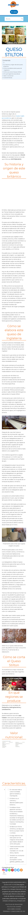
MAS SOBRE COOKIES (14, 909)
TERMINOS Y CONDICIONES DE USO (14, 911)
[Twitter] (15, 870)
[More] (21, 870)
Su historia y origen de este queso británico (13, 65)
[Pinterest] (12, 870)
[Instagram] (3, 870)
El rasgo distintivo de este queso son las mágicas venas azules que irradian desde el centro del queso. (16, 840)
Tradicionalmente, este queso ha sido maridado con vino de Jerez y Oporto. (17, 850)
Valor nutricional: (8, 75)
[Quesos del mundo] (10, 884)
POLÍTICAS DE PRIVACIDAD (14, 904)
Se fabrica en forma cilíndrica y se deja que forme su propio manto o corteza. (17, 830)
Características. (8, 77)
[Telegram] (18, 870)
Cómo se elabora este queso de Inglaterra (13, 69)
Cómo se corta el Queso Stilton (13, 72)
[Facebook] (6, 870)
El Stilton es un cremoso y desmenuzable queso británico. (16, 801)
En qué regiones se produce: (12, 74)
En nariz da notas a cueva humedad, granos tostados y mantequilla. (16, 793)
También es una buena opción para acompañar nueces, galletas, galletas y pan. (17, 858)
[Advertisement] (14, 95)
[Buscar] (22, 19)
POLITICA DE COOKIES (14, 906)
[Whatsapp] (9, 870)
